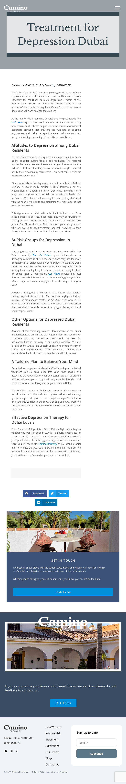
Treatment (52, 739)
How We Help (53, 727)
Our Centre (52, 752)
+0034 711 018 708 (22, 738)
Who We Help (53, 733)
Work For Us (52, 772)
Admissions (52, 746)
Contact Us (52, 764)
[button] (117, 8)
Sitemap (63, 772)
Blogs (49, 758)
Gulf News (17, 122)
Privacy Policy (39, 772)
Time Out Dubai (41, 255)
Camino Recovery (47, 443)
